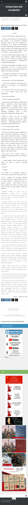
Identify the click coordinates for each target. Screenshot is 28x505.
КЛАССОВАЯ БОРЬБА (15, 18)
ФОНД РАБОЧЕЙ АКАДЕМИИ (14, 8)
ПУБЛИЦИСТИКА (5, 20)
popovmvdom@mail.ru (6, 501)
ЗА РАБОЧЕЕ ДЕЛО (5, 18)
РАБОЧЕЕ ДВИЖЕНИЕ (14, 20)
